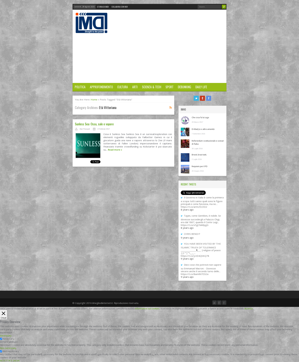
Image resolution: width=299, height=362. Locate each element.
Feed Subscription (170, 107)
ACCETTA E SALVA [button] (9, 360)
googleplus (202, 98)
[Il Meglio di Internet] (91, 29)
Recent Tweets (188, 184)
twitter (196, 98)
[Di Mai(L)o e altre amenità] (185, 132)
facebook (208, 98)
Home (94, 99)
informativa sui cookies (147, 308)
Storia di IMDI (103, 6)
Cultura (122, 87)
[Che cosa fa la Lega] (185, 120)
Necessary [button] (6, 335)
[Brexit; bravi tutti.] (185, 157)
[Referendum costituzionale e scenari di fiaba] (185, 143)
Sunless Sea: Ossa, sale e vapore (94, 123)
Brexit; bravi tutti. (199, 155)
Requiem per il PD (199, 166)
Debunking (184, 87)
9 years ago (187, 237)
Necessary (8, 338)
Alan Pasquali (85, 129)
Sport (169, 87)
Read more (115, 149)
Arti (135, 87)
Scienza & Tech (151, 87)
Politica (80, 87)
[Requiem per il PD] (185, 169)
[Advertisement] (149, 56)
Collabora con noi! (120, 6)
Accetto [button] (248, 308)
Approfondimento (101, 87)
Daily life (201, 87)
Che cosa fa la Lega (200, 117)
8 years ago (187, 209)
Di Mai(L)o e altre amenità (203, 129)
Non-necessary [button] (8, 348)
